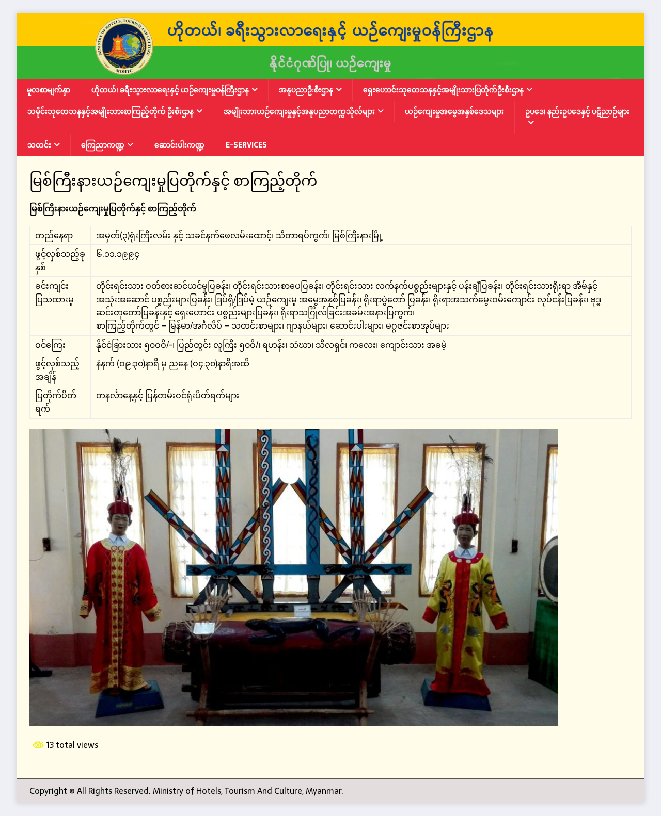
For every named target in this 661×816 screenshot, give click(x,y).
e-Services (246, 145)
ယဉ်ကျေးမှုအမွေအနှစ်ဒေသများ (454, 111)
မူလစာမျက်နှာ (48, 89)
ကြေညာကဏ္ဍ (102, 145)
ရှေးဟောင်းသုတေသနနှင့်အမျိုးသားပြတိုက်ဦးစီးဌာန (443, 89)
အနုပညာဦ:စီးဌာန (306, 89)
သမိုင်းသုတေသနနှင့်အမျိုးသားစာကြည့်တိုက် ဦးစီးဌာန (110, 111)
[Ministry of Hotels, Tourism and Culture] (330, 71)
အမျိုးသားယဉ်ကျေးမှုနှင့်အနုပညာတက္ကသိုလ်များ (299, 111)
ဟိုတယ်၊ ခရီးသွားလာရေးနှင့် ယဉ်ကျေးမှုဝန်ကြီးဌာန (170, 89)
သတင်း (39, 145)
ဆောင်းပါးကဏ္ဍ (179, 145)
